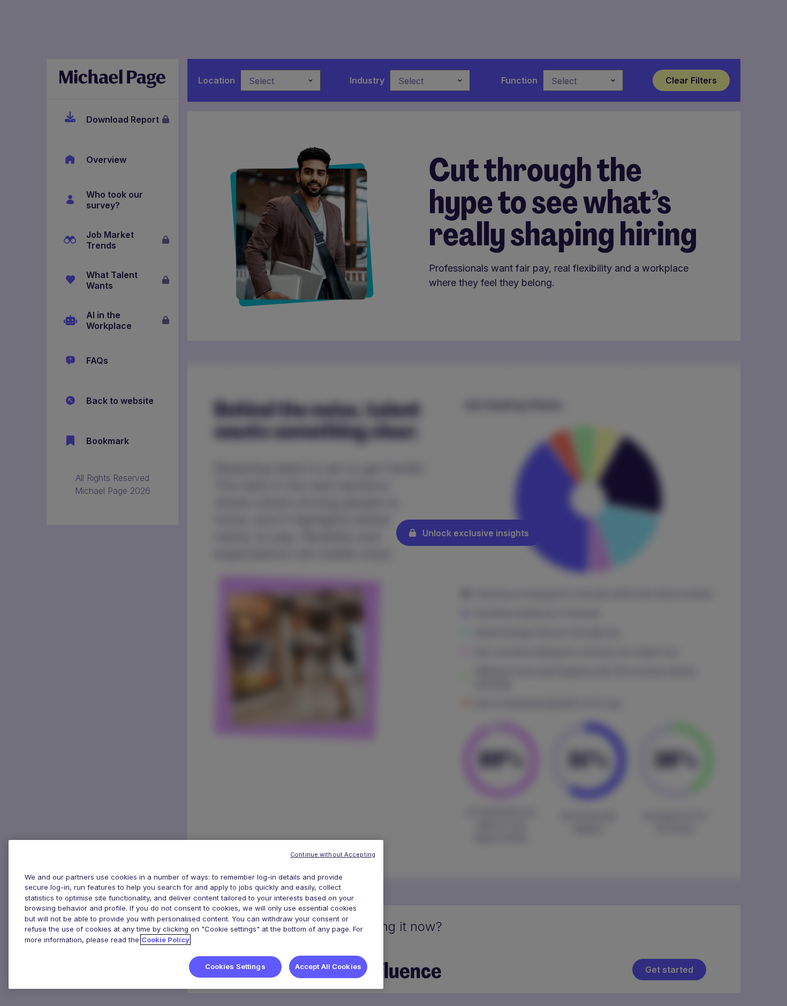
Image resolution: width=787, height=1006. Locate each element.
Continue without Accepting (332, 854)
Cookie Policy (165, 939)
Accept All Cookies (328, 966)
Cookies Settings (235, 966)
